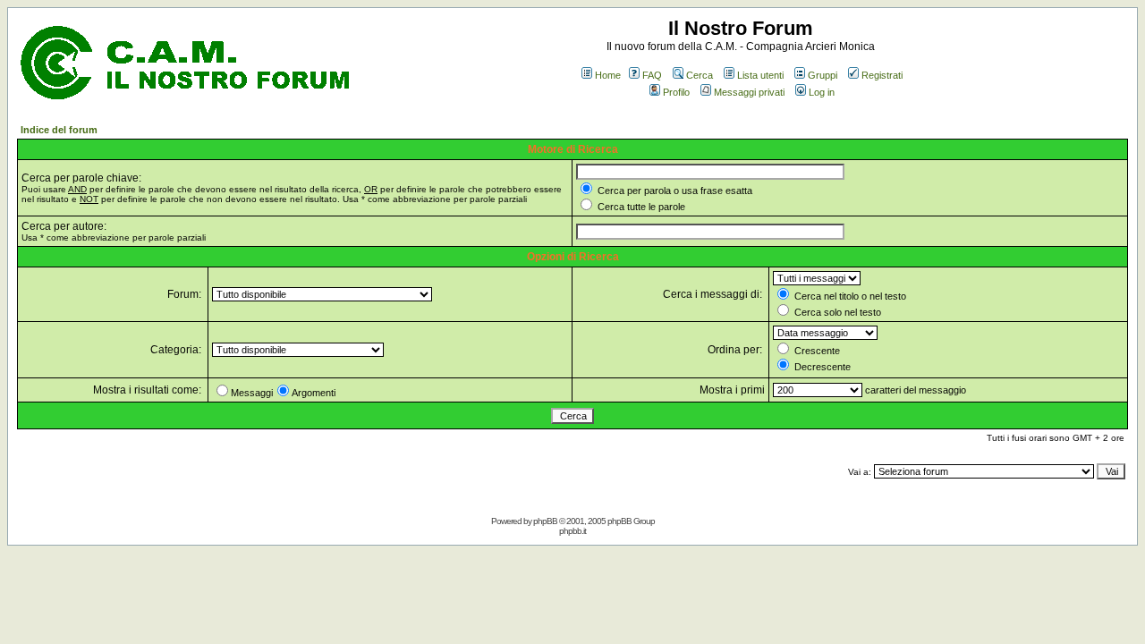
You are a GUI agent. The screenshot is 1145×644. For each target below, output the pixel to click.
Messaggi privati (749, 92)
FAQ (652, 75)
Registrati (882, 75)
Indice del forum (59, 129)
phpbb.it (572, 531)
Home (608, 75)
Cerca (699, 75)
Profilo (676, 92)
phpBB (545, 521)
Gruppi (822, 75)
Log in (822, 92)
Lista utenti (760, 75)
